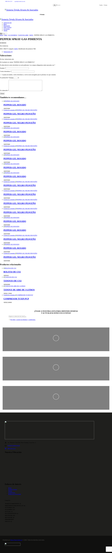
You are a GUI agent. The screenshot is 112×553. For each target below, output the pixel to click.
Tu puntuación (4, 77)
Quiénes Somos (12, 489)
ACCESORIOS (12, 35)
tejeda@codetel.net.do (14, 445)
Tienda (10, 491)
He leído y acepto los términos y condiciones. (23, 319)
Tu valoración (4, 90)
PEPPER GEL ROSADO (15, 105)
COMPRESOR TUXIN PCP (16, 299)
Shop (5, 35)
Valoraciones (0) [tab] (8, 52)
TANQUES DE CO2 (13, 281)
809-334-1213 (11, 448)
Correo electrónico (5, 71)
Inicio (1, 35)
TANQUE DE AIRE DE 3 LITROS (19, 290)
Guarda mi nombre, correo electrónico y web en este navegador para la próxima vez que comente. (29, 74)
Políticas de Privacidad (14, 494)
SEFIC (31, 35)
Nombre (3, 68)
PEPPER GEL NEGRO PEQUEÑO (20, 114)
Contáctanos (11, 492)
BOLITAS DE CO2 (12, 272)
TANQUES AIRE (23, 35)
